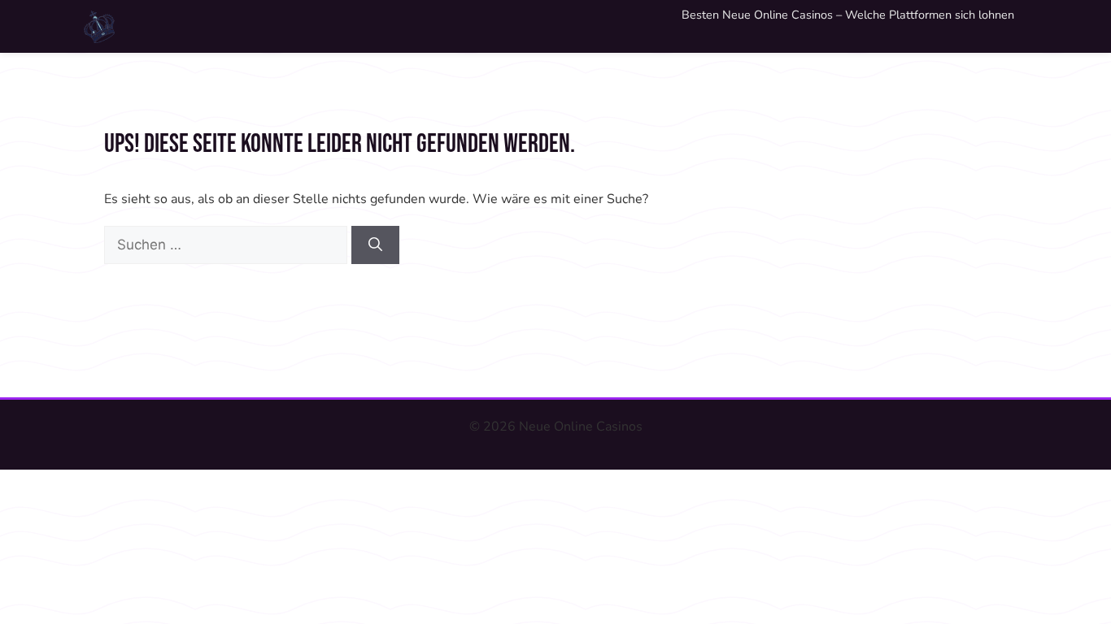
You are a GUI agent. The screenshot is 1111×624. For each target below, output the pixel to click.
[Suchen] (375, 245)
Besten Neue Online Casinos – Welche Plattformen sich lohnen (848, 14)
